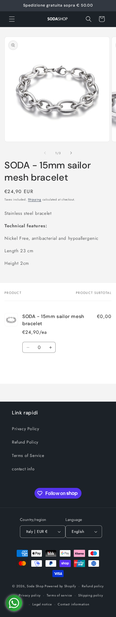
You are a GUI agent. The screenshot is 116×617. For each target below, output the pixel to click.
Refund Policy (25, 442)
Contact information (73, 604)
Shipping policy (90, 595)
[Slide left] (44, 152)
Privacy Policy (25, 429)
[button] (11, 19)
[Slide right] (71, 152)
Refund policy (93, 586)
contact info (23, 469)
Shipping (34, 199)
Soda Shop (35, 586)
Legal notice (42, 604)
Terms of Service (28, 455)
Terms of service (59, 595)
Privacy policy (30, 595)
